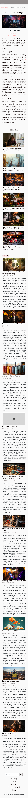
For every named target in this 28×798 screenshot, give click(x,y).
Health (14, 781)
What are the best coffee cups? (11, 376)
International (14, 784)
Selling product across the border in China (13, 529)
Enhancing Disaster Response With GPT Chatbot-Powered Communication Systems (13, 189)
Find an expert (14, 32)
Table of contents (14, 30)
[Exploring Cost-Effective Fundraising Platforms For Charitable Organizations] (13, 160)
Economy (14, 779)
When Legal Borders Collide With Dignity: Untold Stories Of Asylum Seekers (12, 149)
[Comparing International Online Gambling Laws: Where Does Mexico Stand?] (13, 200)
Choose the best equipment (13, 35)
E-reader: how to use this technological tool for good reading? (13, 273)
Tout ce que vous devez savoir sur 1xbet (14, 581)
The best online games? (9, 733)
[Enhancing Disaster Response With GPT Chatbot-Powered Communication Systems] (13, 179)
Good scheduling (13, 33)
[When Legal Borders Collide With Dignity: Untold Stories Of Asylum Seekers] (13, 140)
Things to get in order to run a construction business (11, 682)
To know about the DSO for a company (14, 631)
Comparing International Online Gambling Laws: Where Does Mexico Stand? (13, 209)
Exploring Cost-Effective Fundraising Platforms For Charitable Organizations (13, 169)
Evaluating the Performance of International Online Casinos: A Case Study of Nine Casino (12, 247)
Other (6, 7)
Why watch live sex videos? (10, 426)
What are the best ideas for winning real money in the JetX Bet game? (12, 477)
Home (2, 7)
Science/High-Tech (14, 787)
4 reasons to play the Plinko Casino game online (12, 325)
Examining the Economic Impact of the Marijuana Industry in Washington (13, 227)
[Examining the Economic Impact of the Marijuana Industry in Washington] (13, 219)
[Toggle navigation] (2, 2)
